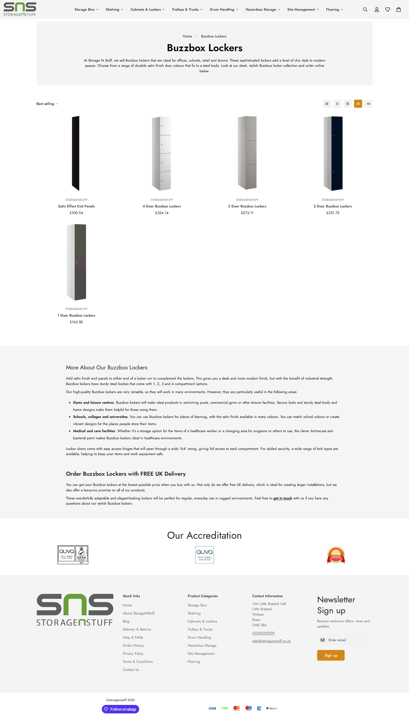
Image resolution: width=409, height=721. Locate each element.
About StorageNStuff (138, 613)
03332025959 (263, 633)
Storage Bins (84, 9)
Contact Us (131, 669)
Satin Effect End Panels (76, 206)
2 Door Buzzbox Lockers (333, 206)
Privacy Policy (133, 653)
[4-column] (358, 104)
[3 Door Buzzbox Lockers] (247, 153)
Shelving (112, 9)
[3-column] (348, 104)
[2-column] (337, 104)
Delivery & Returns (137, 629)
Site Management (301, 9)
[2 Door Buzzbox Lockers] (333, 153)
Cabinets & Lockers (146, 9)
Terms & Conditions (138, 661)
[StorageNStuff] (29, 9)
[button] (398, 9)
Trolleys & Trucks (185, 9)
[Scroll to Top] (399, 695)
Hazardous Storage (261, 9)
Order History (133, 645)
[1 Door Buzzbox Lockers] (76, 262)
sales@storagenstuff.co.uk (271, 641)
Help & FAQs (133, 637)
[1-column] (327, 104)
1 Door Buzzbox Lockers (76, 315)
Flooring (332, 9)
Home (187, 36)
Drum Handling (222, 9)
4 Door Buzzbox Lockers (162, 206)
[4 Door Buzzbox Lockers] (162, 153)
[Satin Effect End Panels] (76, 153)
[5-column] (369, 104)
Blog (126, 621)
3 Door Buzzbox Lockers (247, 206)
